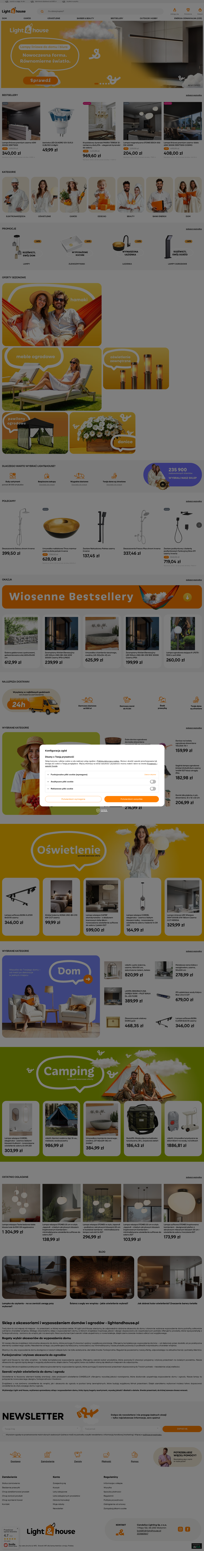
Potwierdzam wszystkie (132, 799)
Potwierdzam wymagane (73, 799)
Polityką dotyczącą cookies (108, 761)
